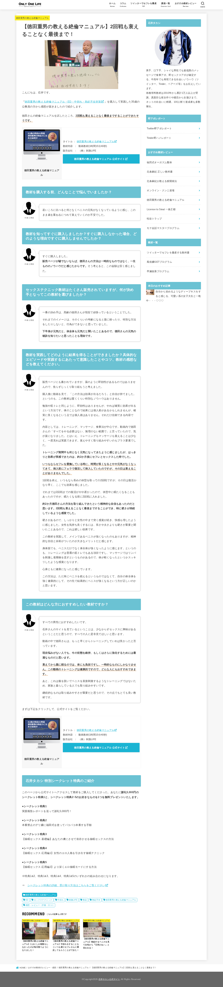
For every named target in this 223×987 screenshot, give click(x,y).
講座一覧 (166, 4)
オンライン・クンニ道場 (160, 190)
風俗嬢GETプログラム (159, 262)
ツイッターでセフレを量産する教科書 (168, 252)
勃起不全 (96, 900)
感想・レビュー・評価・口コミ (40, 905)
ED (27, 900)
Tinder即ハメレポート (159, 138)
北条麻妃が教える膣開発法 (162, 181)
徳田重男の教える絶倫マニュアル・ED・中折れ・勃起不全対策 (63, 101)
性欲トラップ (154, 218)
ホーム (112, 4)
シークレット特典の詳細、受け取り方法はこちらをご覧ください (66, 885)
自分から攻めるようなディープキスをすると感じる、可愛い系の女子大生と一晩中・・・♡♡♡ (173, 296)
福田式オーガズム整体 (159, 162)
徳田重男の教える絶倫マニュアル (32, 18)
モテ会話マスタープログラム (163, 228)
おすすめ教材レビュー (186, 4)
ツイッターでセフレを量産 (143, 4)
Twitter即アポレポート (159, 128)
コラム (123, 4)
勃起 (85, 900)
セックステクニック (43, 900)
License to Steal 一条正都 (161, 209)
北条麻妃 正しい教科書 (160, 171)
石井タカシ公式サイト (109, 979)
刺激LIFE (73, 900)
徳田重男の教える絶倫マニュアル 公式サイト (99, 159)
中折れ (60, 900)
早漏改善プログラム (158, 271)
